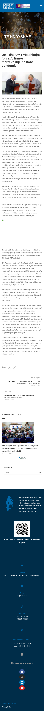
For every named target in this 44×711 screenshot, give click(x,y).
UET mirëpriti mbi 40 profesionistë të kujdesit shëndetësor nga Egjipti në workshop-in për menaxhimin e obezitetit (20, 448)
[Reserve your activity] (22, 653)
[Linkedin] (22, 682)
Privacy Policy (7, 707)
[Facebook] (9, 367)
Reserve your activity (22, 663)
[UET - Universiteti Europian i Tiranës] (9, 6)
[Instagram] (22, 677)
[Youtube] (22, 687)
